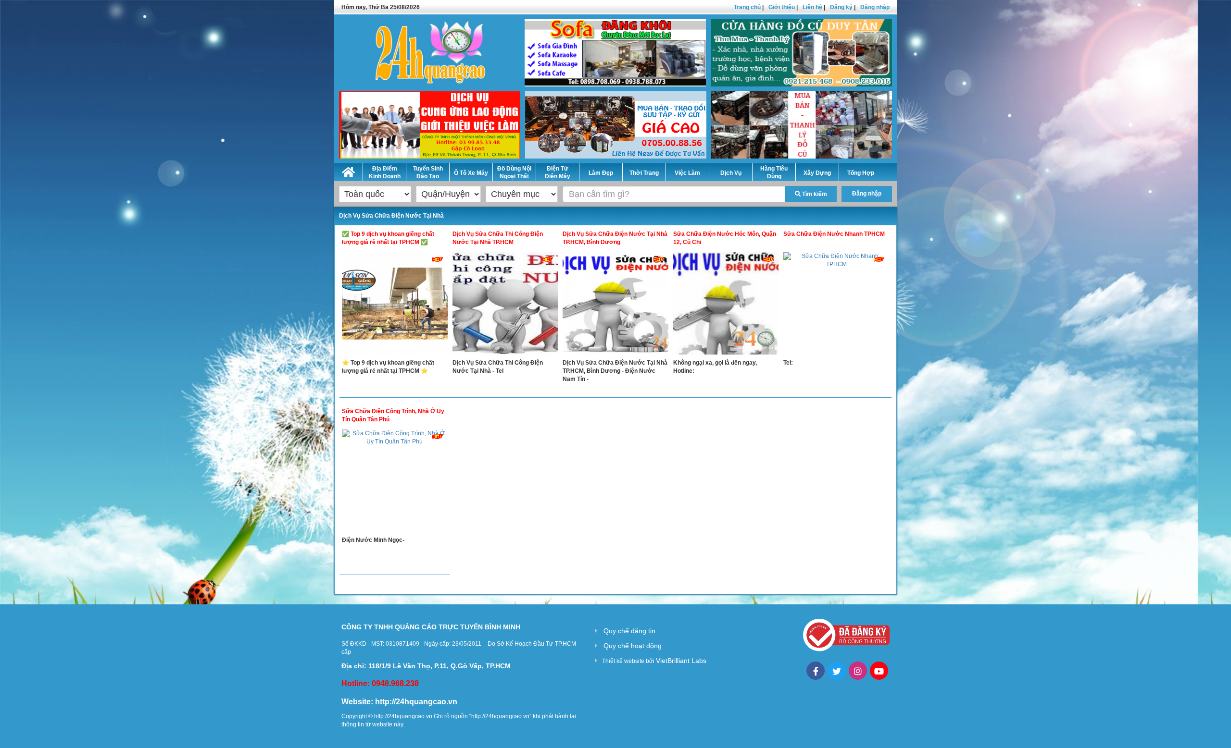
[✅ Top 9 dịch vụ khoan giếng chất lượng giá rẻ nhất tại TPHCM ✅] (395, 305)
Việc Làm (687, 173)
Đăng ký (841, 7)
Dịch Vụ (730, 173)
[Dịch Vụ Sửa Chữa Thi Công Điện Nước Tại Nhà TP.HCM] (505, 305)
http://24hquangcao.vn (416, 702)
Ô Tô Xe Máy (471, 173)
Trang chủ (747, 7)
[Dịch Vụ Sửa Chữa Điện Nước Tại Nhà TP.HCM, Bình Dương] (615, 305)
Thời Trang (644, 173)
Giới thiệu (781, 7)
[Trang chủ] (348, 170)
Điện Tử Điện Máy (557, 172)
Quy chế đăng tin (629, 631)
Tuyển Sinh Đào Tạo (428, 172)
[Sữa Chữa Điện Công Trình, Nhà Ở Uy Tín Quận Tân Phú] (395, 482)
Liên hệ (812, 7)
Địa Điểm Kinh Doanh (385, 172)
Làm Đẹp (601, 173)
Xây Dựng (817, 173)
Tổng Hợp (860, 173)
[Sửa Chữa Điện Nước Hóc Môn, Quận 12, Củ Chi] (726, 305)
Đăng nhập (875, 7)
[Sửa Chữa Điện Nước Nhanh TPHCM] (836, 305)
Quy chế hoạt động (632, 646)
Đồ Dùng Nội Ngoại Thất (514, 172)
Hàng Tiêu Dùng (774, 172)
